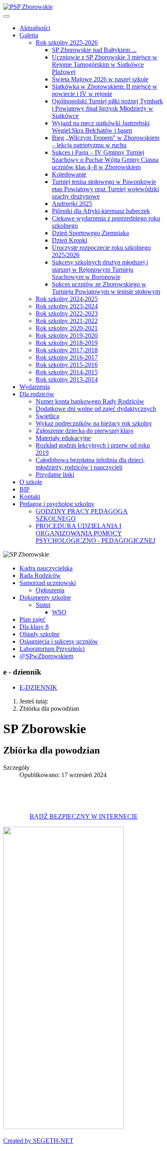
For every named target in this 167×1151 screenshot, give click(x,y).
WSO (59, 612)
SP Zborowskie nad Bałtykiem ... (94, 49)
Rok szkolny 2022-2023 (67, 313)
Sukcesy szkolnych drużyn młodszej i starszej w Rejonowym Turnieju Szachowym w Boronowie (100, 269)
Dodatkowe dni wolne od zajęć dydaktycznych (96, 408)
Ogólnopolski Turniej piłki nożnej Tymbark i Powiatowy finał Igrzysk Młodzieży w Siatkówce (107, 108)
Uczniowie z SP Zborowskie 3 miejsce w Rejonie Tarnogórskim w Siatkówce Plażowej (104, 64)
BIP (24, 489)
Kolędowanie (69, 174)
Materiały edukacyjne (63, 438)
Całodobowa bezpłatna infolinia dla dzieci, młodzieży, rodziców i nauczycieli (90, 463)
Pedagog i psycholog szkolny (56, 503)
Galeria (28, 35)
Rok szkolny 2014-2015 (67, 372)
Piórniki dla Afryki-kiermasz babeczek (101, 210)
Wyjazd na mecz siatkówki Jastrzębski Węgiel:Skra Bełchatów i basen (101, 127)
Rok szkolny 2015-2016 (67, 364)
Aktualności (34, 27)
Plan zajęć (32, 619)
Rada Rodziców (40, 575)
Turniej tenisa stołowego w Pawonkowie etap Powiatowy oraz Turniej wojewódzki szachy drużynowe (105, 189)
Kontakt (29, 496)
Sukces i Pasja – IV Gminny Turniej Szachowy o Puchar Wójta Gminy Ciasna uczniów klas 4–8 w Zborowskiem (105, 159)
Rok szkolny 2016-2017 (67, 357)
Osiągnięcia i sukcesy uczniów (58, 641)
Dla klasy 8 (34, 626)
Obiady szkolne (39, 634)
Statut (43, 604)
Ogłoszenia (50, 590)
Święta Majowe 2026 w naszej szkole (100, 79)
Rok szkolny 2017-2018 (67, 350)
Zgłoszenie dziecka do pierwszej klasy (85, 430)
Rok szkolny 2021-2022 (67, 320)
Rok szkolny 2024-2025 (67, 298)
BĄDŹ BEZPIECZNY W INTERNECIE (84, 816)
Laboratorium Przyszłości (52, 648)
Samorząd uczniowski (47, 582)
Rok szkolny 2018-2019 (67, 342)
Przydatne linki (55, 474)
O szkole (30, 481)
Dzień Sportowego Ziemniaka (90, 232)
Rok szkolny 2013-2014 (67, 379)
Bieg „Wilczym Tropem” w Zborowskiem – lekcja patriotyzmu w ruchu (105, 141)
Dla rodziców (36, 394)
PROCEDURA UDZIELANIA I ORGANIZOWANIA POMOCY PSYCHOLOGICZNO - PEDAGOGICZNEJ (95, 533)
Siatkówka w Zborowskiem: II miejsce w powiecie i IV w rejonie (104, 90)
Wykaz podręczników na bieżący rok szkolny (94, 423)
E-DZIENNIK (38, 687)
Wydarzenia (34, 386)
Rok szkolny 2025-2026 (67, 42)
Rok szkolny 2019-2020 (67, 335)
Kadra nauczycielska (46, 568)
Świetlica (47, 416)
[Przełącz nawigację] (6, 16)
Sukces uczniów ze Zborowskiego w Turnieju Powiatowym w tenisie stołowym (106, 288)
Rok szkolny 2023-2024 (67, 306)
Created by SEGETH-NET (38, 1140)
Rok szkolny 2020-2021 (67, 328)
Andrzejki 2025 (72, 203)
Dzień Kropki (69, 240)
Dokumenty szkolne (45, 597)
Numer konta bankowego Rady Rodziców (90, 401)
